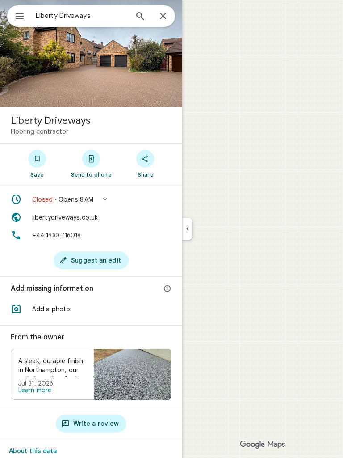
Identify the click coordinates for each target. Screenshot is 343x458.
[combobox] (82, 15)
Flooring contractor (39, 131)
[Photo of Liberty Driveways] (91, 53)
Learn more (34, 390)
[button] (91, 199)
